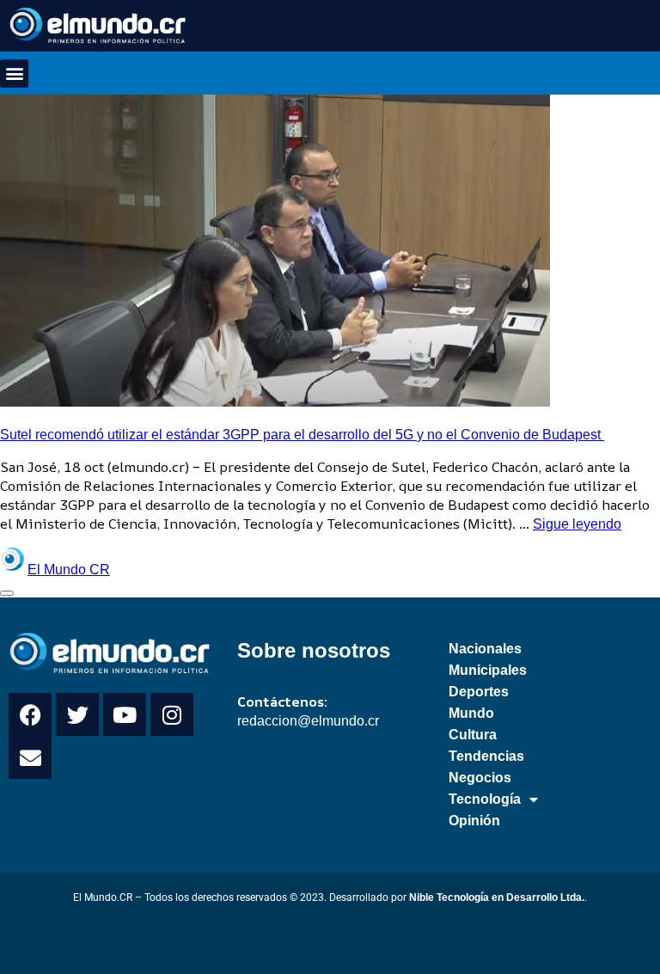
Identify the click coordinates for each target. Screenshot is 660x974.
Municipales (488, 670)
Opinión (474, 820)
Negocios (480, 777)
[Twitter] (77, 714)
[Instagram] (171, 714)
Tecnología (485, 799)
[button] (14, 73)
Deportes (479, 691)
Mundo (471, 713)
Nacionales (485, 648)
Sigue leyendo (577, 524)
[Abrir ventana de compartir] (7, 593)
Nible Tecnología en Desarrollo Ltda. (496, 897)
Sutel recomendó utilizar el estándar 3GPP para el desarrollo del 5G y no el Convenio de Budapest (302, 434)
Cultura (473, 734)
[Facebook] (30, 714)
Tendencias (486, 756)
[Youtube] (124, 714)
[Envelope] (30, 757)
